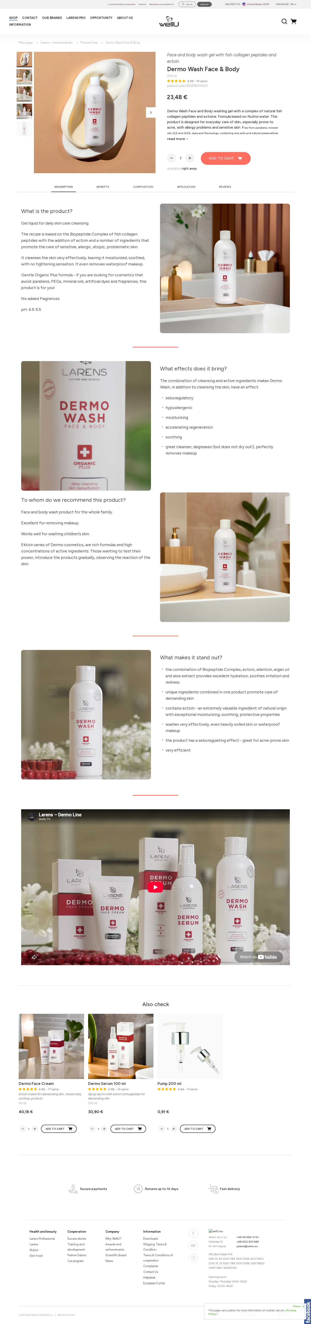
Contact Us (150, 1272)
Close (298, 1306)
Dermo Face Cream (36, 1083)
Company (112, 1231)
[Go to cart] (295, 21)
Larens (34, 1244)
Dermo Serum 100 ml (107, 1083)
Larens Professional (42, 1238)
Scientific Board (115, 1255)
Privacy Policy (66, 1315)
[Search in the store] (284, 21)
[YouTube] (193, 1245)
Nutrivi (34, 1250)
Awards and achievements (114, 1247)
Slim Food (36, 1255)
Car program (75, 1261)
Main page (26, 42)
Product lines (89, 42)
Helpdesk (149, 1277)
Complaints (150, 1266)
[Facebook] (193, 1233)
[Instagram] (193, 1257)
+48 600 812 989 (248, 1241)
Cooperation (76, 1231)
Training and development (76, 1247)
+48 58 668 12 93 (248, 1237)
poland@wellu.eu (247, 1246)
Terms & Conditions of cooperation (158, 1258)
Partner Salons (76, 1255)
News (109, 1261)
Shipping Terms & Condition (155, 1247)
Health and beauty (43, 1231)
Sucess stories (76, 1238)
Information (152, 1231)
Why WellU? (113, 1238)
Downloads (150, 1238)
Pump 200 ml (169, 1083)
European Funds (154, 1283)
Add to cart (221, 158)
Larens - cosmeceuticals (57, 42)
